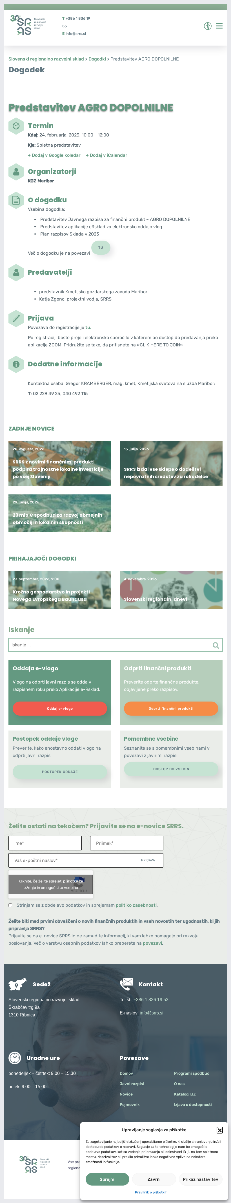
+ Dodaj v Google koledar (54, 155)
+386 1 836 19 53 (151, 999)
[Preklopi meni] (219, 26)
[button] (220, 1130)
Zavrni (154, 1179)
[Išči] (215, 645)
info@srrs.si (76, 34)
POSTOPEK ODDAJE (60, 772)
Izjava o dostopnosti (193, 1104)
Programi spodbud (192, 1073)
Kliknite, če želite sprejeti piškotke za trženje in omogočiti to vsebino (51, 884)
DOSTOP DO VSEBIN (171, 769)
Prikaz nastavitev (200, 1179)
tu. (88, 327)
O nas (179, 1083)
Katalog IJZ (185, 1094)
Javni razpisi (132, 1083)
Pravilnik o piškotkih (151, 1192)
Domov (126, 1073)
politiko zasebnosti (136, 905)
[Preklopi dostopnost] (207, 26)
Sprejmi (107, 1179)
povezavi (152, 943)
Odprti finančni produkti (171, 709)
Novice (126, 1094)
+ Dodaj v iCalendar (106, 155)
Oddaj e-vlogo (60, 709)
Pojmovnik (130, 1104)
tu (100, 248)
